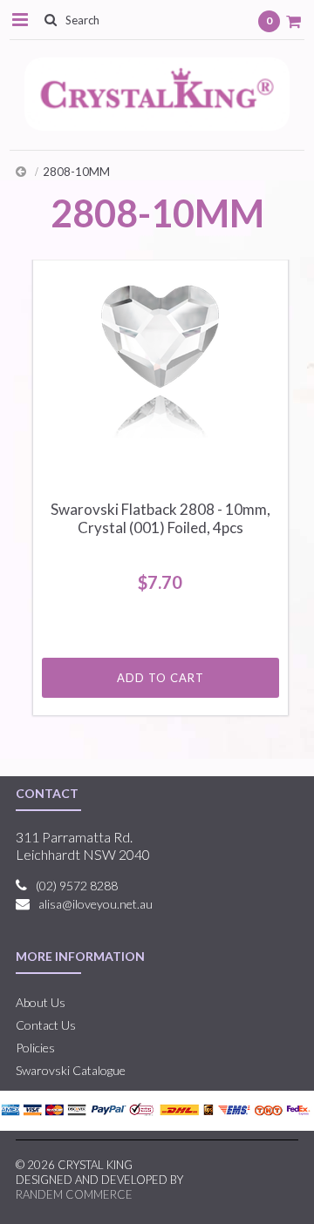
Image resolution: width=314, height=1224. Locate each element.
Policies (35, 1047)
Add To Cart (160, 678)
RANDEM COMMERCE (74, 1194)
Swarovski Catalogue (71, 1070)
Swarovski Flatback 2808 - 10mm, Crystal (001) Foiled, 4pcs (160, 518)
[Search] (50, 19)
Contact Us (46, 1025)
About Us (40, 1002)
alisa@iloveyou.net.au (95, 903)
